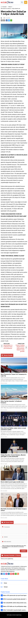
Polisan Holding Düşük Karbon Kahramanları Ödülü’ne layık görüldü (20, 348)
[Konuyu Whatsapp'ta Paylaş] (11, 20)
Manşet (10, 6)
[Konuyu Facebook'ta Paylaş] (7, 20)
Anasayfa (4, 6)
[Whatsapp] (16, 574)
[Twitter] (4, 574)
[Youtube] (11, 574)
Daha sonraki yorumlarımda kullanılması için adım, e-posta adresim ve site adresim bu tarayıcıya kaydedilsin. (14, 546)
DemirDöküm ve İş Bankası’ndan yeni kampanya (8, 346)
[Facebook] (2, 574)
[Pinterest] (13, 574)
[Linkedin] (9, 574)
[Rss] (18, 574)
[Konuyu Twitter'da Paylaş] (9, 20)
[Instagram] (6, 574)
